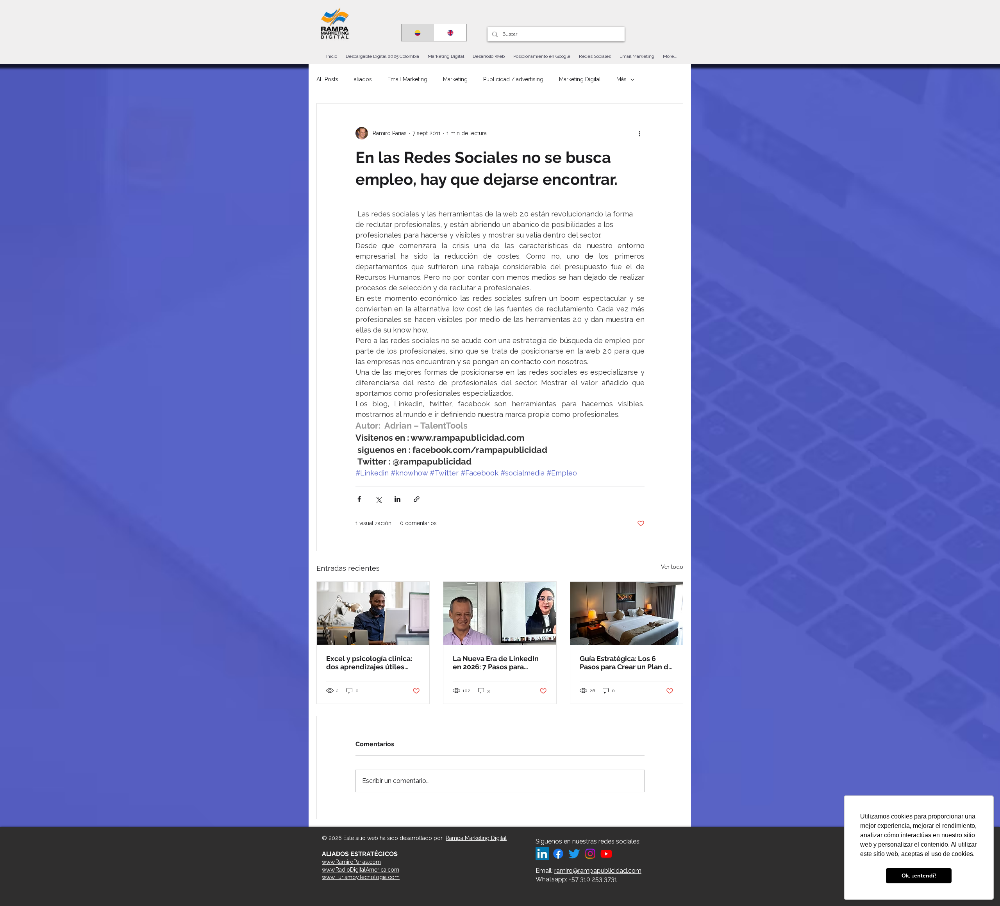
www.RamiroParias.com (351, 862)
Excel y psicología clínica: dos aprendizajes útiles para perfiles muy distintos (371, 662)
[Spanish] (418, 32)
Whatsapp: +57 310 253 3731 (576, 879)
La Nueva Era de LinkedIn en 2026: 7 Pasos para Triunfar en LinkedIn (496, 662)
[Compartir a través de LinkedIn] (397, 499)
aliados (363, 79)
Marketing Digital (580, 79)
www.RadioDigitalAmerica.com (360, 870)
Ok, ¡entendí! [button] (919, 875)
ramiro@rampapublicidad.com (597, 870)
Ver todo (672, 567)
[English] (450, 32)
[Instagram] (590, 853)
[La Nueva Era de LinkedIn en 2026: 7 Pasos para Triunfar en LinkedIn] (499, 613)
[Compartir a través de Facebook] (359, 499)
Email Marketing (407, 79)
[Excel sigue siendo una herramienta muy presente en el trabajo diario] (373, 613)
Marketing (455, 79)
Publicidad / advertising (513, 79)
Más (621, 79)
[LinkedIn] (542, 853)
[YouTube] (606, 853)
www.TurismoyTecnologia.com (361, 877)
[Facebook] (558, 853)
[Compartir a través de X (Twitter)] (378, 499)
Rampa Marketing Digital (476, 838)
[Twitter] (574, 853)
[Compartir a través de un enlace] (416, 499)
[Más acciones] (640, 133)
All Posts (327, 79)
